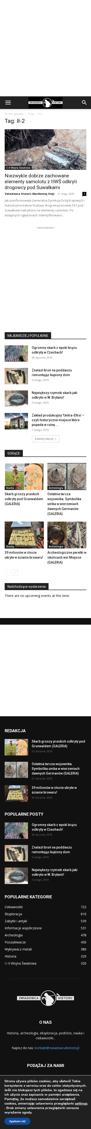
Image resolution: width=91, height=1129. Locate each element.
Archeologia (56, 488)
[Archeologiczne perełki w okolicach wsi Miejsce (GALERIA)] (67, 535)
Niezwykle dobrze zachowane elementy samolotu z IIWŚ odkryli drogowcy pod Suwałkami (41, 181)
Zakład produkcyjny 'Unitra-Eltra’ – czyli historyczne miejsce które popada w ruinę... (58, 420)
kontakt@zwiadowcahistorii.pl (57, 1048)
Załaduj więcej (44, 439)
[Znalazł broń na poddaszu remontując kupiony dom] (16, 376)
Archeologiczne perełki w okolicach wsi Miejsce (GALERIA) (66, 557)
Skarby (10, 488)
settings (81, 1103)
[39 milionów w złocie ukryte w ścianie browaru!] (24, 535)
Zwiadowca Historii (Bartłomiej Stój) (29, 193)
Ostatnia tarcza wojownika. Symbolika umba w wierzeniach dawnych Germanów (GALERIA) (64, 504)
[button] (7, 102)
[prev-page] (7, 573)
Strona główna (14, 114)
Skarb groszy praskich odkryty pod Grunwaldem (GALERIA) (24, 499)
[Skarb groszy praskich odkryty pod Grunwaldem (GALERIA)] (24, 476)
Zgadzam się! (17, 1121)
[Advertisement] (45, 48)
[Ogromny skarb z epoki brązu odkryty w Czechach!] (16, 353)
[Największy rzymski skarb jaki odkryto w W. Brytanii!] (16, 398)
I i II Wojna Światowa (18, 167)
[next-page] (15, 573)
